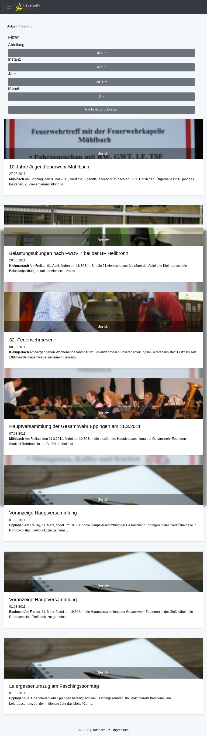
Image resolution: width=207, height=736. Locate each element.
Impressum (120, 730)
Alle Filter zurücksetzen (102, 109)
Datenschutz (101, 730)
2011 (100, 82)
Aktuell (12, 26)
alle (100, 52)
